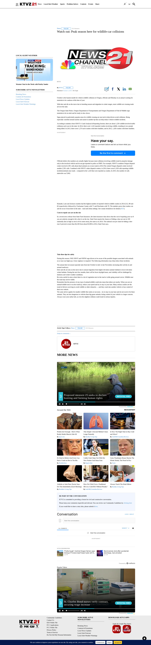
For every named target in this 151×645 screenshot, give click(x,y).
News (40, 4)
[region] (96, 538)
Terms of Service (52, 632)
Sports (62, 4)
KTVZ (61, 87)
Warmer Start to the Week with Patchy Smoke (32, 84)
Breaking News (21, 94)
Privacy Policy (51, 630)
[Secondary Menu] (18, 4)
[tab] (63, 528)
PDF (122, 209)
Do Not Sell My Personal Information (59, 635)
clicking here (128, 503)
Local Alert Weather (51, 4)
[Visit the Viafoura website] (130, 563)
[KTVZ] (28, 4)
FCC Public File (52, 627)
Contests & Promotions (23, 97)
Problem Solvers (72, 4)
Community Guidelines (54, 618)
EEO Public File (52, 622)
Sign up (132, 514)
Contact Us (50, 620)
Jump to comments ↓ (63, 333)
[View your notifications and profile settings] (133, 528)
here (96, 506)
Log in (126, 514)
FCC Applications (52, 625)
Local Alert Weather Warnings (26, 104)
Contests (83, 4)
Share (97, 4)
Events (90, 4)
